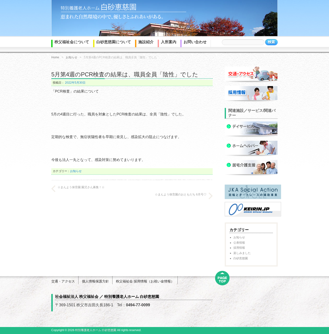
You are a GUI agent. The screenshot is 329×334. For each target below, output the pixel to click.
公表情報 (239, 242)
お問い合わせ (195, 42)
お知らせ (71, 57)
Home (55, 57)
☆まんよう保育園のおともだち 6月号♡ (180, 194)
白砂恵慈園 (240, 258)
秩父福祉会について (71, 42)
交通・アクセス (63, 281)
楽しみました (242, 253)
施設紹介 (146, 42)
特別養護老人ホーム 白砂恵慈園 (95, 330)
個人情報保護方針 (95, 281)
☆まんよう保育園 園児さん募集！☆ (81, 187)
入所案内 (168, 42)
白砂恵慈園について (113, 42)
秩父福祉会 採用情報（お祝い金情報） (145, 281)
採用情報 (239, 247)
